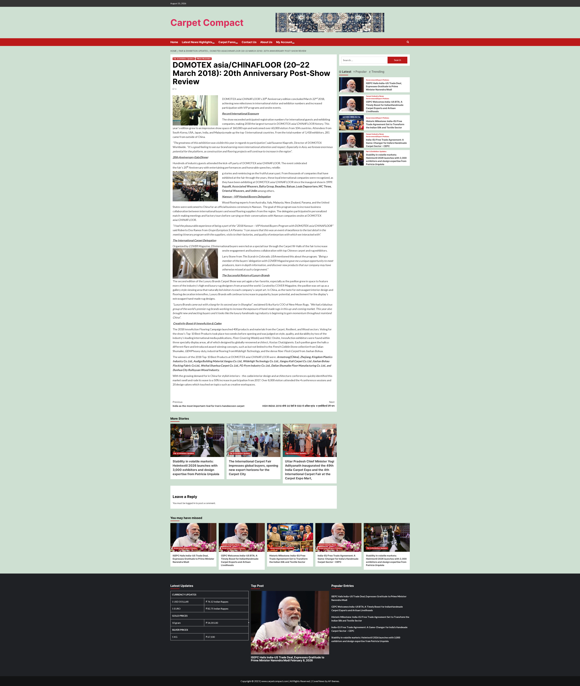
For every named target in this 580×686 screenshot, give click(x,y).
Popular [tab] (361, 71)
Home (174, 42)
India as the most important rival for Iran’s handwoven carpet (208, 403)
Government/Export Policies (377, 80)
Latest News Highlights (197, 42)
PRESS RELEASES (204, 59)
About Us (266, 42)
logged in (190, 503)
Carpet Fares (226, 42)
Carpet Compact (206, 22)
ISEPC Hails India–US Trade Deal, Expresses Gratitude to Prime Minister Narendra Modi (384, 86)
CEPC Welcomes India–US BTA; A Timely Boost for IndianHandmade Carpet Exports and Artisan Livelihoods (367, 608)
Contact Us (249, 42)
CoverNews (318, 681)
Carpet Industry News (375, 96)
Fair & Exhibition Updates (184, 59)
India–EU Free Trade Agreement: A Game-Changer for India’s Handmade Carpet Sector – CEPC (386, 143)
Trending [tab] (377, 71)
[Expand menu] (213, 43)
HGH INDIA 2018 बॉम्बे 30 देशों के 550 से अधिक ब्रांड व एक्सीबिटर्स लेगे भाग (298, 403)
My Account (284, 42)
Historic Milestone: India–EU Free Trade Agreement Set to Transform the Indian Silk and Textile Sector (385, 124)
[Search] (408, 42)
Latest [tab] (346, 71)
